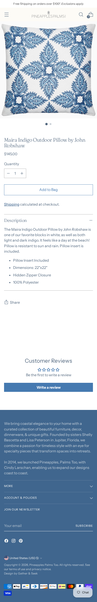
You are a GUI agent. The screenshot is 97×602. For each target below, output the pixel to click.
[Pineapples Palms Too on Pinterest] (21, 541)
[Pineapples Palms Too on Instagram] (14, 541)
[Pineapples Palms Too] (48, 14)
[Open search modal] (80, 14)
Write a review (49, 387)
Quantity (11, 164)
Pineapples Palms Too (43, 565)
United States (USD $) (24, 558)
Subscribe (84, 525)
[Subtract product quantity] (8, 173)
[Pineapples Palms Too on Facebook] (6, 541)
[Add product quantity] (22, 173)
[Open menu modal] (6, 14)
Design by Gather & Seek (21, 573)
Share (15, 302)
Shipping (11, 204)
